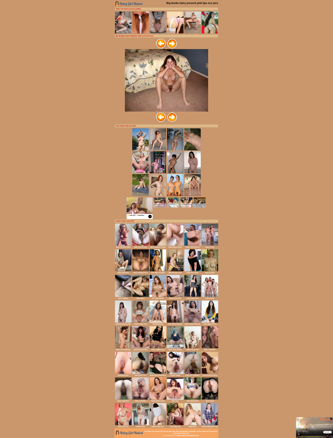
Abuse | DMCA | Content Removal (188, 435)
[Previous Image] (160, 48)
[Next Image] (172, 48)
